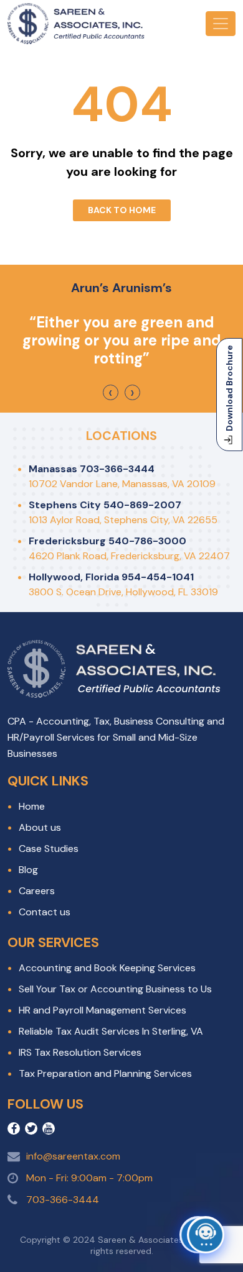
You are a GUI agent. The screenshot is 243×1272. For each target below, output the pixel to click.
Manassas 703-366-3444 (92, 468)
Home (32, 806)
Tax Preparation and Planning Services (105, 1073)
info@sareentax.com (73, 1156)
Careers (37, 890)
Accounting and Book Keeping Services (107, 967)
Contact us (44, 911)
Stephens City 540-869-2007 (105, 504)
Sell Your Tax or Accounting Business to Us (115, 988)
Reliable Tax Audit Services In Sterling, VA (111, 1031)
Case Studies (49, 848)
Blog (28, 869)
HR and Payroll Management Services (102, 1010)
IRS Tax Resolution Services (80, 1052)
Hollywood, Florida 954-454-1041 (111, 576)
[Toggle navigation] (221, 23)
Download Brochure (229, 388)
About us (40, 827)
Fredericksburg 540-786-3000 (107, 540)
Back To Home (122, 210)
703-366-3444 (62, 1199)
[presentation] (110, 392)
